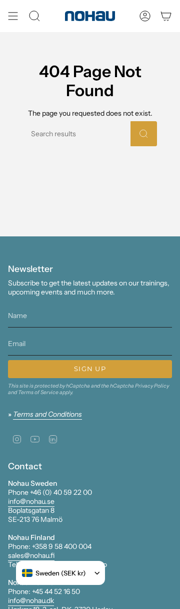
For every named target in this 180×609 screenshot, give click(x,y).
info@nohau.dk (31, 600)
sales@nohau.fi (31, 555)
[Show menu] (13, 16)
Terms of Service (38, 392)
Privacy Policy (152, 386)
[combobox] (54, 573)
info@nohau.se (31, 501)
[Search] (143, 133)
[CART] (166, 16)
